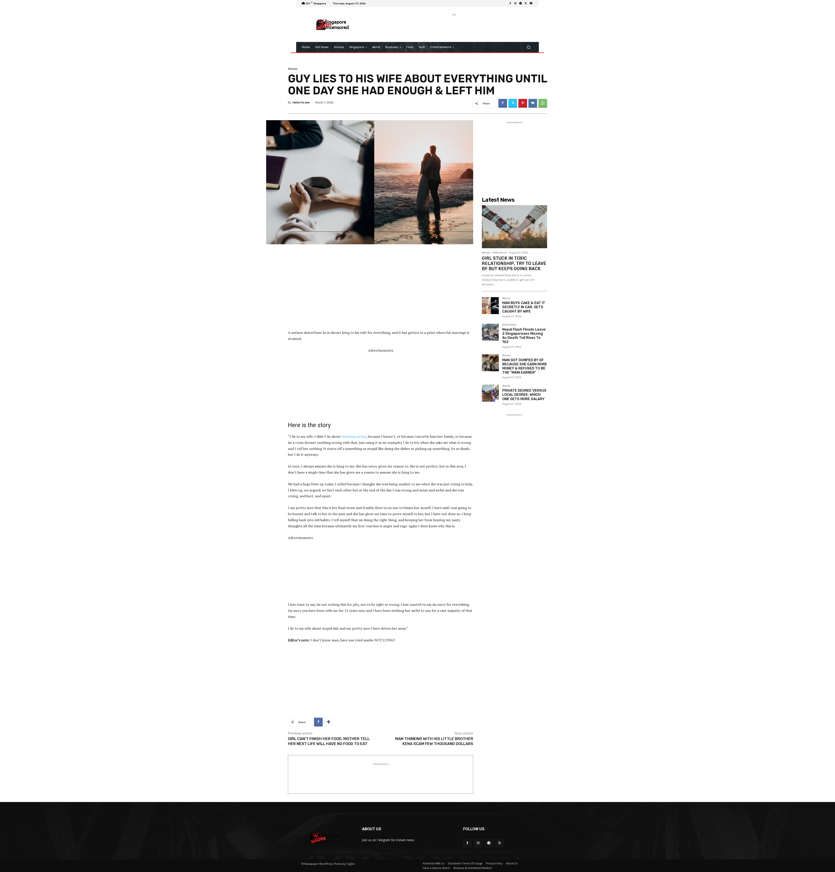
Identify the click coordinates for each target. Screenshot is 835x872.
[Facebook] (510, 3)
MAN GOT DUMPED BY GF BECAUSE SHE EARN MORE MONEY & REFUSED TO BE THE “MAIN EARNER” (524, 366)
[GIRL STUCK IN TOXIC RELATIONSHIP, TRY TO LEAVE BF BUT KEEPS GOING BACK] (514, 226)
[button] (528, 47)
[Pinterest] (522, 103)
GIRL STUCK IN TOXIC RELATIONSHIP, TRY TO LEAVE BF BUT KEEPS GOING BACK (514, 263)
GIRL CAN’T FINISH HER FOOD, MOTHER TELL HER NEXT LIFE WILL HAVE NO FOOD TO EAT (329, 741)
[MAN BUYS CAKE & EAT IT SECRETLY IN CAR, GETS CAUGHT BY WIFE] (490, 305)
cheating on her (354, 436)
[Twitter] (525, 3)
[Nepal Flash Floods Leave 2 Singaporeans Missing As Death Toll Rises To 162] (490, 332)
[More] (328, 722)
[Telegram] (520, 3)
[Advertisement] (453, 27)
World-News (509, 325)
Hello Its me (300, 102)
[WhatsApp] (542, 103)
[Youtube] (531, 3)
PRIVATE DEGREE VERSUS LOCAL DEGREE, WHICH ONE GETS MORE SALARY (524, 394)
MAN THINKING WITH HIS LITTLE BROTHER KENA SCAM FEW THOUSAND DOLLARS (434, 741)
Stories (292, 68)
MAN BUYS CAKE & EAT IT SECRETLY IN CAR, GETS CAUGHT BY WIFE (523, 307)
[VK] (532, 103)
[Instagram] (515, 3)
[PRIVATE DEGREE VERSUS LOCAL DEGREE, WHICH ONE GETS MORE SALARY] (490, 393)
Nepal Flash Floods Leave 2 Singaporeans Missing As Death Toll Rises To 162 (524, 335)
